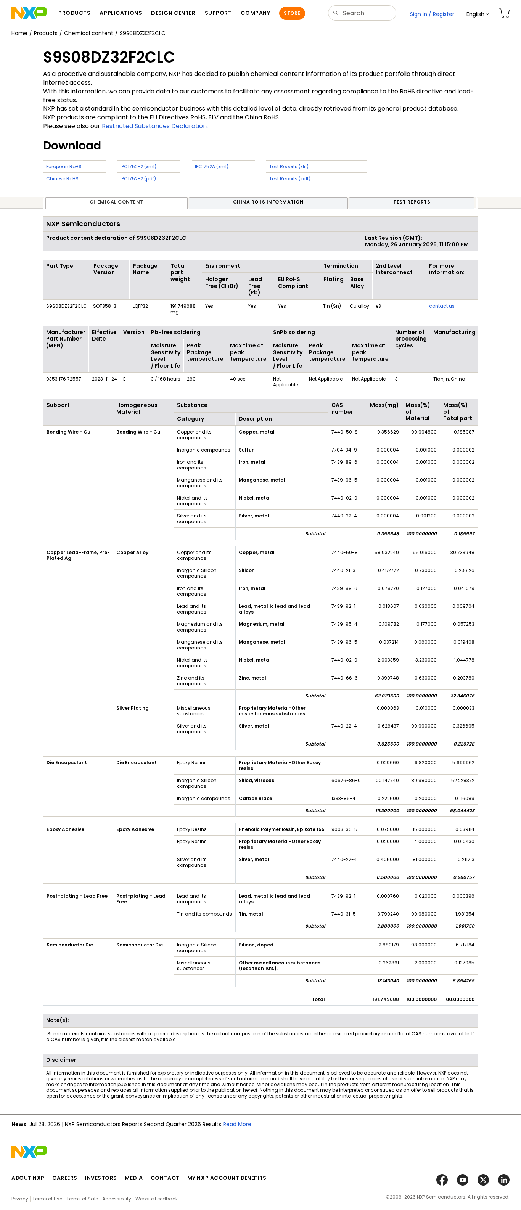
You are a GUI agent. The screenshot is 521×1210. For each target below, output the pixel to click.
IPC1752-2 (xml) (138, 166)
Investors (101, 1178)
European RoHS (64, 166)
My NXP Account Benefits (227, 1178)
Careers (64, 1178)
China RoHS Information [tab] (268, 202)
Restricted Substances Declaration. (155, 126)
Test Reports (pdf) (289, 178)
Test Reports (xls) (289, 166)
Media (134, 1178)
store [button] (292, 13)
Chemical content (88, 33)
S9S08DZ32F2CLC (143, 33)
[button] (477, 14)
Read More (237, 1124)
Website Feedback (156, 1199)
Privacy (19, 1199)
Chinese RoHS (62, 178)
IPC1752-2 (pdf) (138, 178)
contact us (442, 306)
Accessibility (116, 1199)
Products (46, 33)
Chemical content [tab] (116, 202)
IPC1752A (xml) (211, 166)
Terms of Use (47, 1199)
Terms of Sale (82, 1199)
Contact (165, 1178)
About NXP (28, 1178)
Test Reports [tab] (411, 202)
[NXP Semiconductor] (29, 13)
